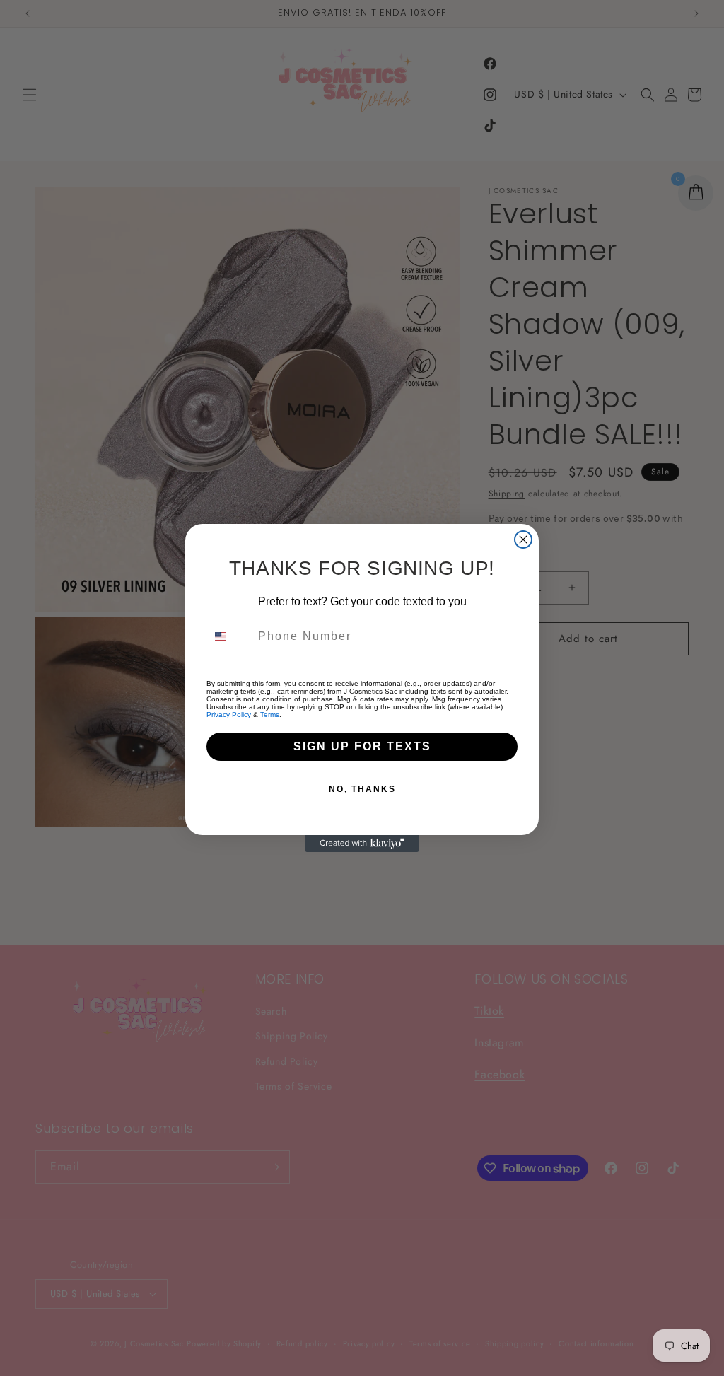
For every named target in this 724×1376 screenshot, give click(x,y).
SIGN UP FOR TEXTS (362, 746)
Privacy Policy (228, 714)
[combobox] (229, 636)
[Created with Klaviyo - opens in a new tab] (362, 843)
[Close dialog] (523, 539)
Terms (269, 714)
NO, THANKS (362, 789)
